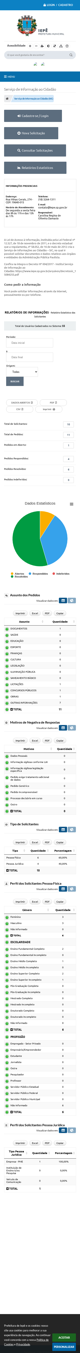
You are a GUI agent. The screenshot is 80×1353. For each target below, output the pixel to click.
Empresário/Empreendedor (25, 1049)
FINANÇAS (16, 653)
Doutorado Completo (22, 1010)
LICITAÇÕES (16, 684)
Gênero (27, 910)
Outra (13, 1068)
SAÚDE (14, 634)
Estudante (16, 1056)
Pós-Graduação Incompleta (25, 992)
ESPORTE (15, 647)
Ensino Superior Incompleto (25, 979)
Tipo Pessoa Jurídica (16, 1153)
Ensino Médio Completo (23, 961)
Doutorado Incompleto (23, 1016)
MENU (11, 76)
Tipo (15, 850)
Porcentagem (63, 850)
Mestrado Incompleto (22, 1004)
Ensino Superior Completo (25, 973)
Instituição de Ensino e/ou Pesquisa (14, 1170)
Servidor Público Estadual (24, 1086)
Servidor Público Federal (24, 1093)
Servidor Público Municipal (25, 1099)
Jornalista (15, 1062)
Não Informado (18, 929)
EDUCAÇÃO (16, 641)
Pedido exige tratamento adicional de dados (29, 778)
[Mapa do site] (61, 46)
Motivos (29, 749)
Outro (13, 804)
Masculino (16, 923)
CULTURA (15, 659)
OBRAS (14, 696)
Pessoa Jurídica (14, 863)
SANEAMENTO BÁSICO (23, 678)
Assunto (24, 621)
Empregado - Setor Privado (25, 1043)
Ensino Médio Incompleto (24, 967)
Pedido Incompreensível (23, 792)
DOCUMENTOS (18, 628)
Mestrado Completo (21, 998)
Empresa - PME (14, 1161)
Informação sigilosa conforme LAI (29, 762)
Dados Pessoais (18, 755)
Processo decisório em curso (26, 798)
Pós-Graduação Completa (24, 986)
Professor (15, 1080)
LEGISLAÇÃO (17, 665)
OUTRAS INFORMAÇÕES (23, 702)
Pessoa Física (13, 857)
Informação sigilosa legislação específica (26, 769)
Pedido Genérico (19, 786)
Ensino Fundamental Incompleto (28, 955)
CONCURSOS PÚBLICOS (23, 690)
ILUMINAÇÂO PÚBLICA (22, 671)
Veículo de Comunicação (13, 1180)
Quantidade (60, 621)
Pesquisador (17, 1074)
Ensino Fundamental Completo (27, 948)
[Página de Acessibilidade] (67, 46)
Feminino (15, 917)
